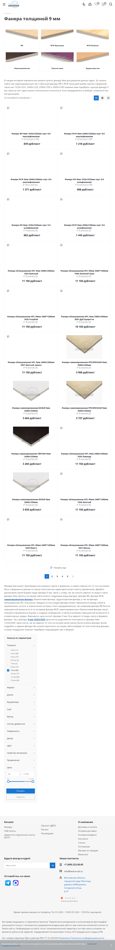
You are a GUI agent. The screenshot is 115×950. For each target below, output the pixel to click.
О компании (85, 822)
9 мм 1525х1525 (36, 619)
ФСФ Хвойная (93, 45)
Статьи (81, 842)
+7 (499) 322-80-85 (73, 864)
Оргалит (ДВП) (48, 825)
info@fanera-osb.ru (73, 871)
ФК (22, 45)
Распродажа (47, 833)
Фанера (8, 827)
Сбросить (20, 797)
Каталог (9, 822)
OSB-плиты (10, 830)
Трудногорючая (93, 68)
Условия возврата (87, 834)
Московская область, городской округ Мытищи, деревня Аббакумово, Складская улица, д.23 (77, 884)
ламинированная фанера (18, 599)
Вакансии (83, 854)
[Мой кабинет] (89, 4)
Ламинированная (22, 68)
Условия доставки (87, 830)
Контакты (83, 838)
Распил (44, 829)
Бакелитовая (57, 68)
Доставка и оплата (87, 827)
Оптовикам (84, 846)
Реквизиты (64, 938)
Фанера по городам (88, 850)
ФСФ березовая (57, 45)
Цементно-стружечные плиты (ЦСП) (19, 836)
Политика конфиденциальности (87, 938)
